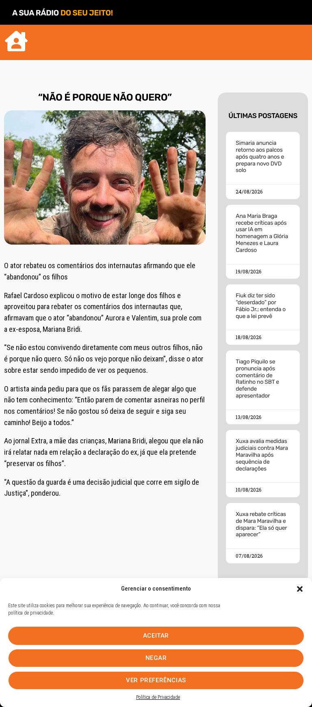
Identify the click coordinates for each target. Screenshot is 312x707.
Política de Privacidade (158, 697)
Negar (156, 658)
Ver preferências (156, 680)
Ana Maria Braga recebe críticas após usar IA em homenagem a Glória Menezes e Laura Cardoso (262, 233)
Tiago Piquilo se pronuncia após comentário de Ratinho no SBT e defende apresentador (257, 378)
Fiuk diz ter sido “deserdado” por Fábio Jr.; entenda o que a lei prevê (261, 305)
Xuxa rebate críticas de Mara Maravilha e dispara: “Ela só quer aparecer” (261, 524)
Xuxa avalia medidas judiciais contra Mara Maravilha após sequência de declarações (262, 455)
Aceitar (156, 635)
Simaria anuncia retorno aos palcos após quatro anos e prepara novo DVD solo (260, 157)
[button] (300, 589)
